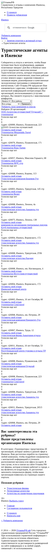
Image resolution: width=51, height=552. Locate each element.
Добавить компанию (11, 35)
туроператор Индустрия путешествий (19, 274)
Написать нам (13, 515)
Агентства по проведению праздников (25, 493)
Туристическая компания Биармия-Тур (20, 178)
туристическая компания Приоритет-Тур (21, 320)
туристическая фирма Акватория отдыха (21, 335)
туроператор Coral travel (12, 304)
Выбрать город (16, 501)
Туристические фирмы (18, 488)
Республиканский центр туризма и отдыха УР (23, 351)
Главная (10, 505)
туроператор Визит (10, 194)
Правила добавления (17, 15)
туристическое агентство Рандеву (17, 258)
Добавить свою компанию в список (18, 106)
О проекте (12, 12)
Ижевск (5, 20)
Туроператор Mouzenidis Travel (16, 132)
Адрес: (4, 124)
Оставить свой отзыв (11, 130)
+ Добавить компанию (12, 520)
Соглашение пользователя (19, 508)
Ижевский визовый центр (13, 289)
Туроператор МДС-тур (12, 163)
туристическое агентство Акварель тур (20, 209)
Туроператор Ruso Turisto (13, 148)
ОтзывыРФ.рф (23, 530)
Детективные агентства (18, 491)
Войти (4, 38)
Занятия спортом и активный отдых (24, 40)
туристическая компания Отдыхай (17, 366)
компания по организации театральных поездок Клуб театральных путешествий (24, 226)
